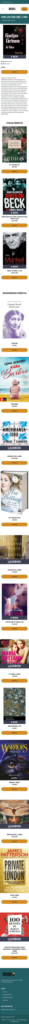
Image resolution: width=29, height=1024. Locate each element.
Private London (14, 895)
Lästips (5, 992)
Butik (24, 9)
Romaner (9, 61)
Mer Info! (14, 72)
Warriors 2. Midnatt (14, 782)
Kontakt (9, 1019)
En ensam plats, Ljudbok (14, 570)
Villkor (13, 1019)
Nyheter (6, 1000)
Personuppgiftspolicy (21, 1019)
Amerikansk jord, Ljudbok (14, 456)
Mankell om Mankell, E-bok (14, 271)
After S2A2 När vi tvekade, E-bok (14, 622)
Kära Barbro (14, 404)
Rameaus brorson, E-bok (14, 726)
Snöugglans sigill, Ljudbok (14, 834)
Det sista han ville (14, 165)
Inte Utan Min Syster (14, 518)
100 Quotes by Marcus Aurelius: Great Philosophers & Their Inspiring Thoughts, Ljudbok (14, 949)
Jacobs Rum (14, 343)
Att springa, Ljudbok (14, 674)
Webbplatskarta (14, 1021)
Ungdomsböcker (8, 994)
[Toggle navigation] (3, 9)
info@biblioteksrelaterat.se (7, 2)
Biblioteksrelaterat (8, 997)
